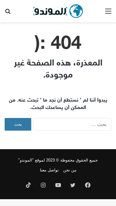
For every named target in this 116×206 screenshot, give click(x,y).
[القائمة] (108, 13)
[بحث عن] (8, 13)
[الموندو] (58, 11)
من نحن (69, 170)
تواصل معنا (49, 170)
